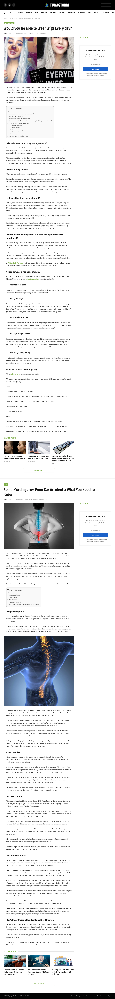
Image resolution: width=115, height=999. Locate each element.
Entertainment (32, 13)
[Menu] (5, 13)
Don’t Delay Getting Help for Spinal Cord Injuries (24, 604)
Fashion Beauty (9, 23)
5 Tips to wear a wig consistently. (19, 123)
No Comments (34, 33)
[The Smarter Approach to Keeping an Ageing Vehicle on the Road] (39, 961)
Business (19, 13)
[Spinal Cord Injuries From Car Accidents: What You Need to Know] (39, 526)
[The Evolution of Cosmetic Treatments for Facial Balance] (15, 447)
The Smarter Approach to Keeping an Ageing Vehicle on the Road (38, 972)
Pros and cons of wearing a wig (18, 136)
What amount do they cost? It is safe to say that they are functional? (30, 121)
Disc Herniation (13, 600)
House (61, 13)
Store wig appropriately (18, 134)
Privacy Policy (94, 75)
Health (53, 13)
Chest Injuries (13, 597)
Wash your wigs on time (18, 132)
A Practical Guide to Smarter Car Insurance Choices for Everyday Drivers (14, 972)
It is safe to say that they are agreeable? (21, 114)
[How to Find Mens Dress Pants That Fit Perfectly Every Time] (39, 447)
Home (72, 996)
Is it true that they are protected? (19, 119)
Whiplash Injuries (14, 595)
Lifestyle (71, 13)
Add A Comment (39, 470)
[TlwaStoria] (57, 5)
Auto (11, 13)
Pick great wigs (16, 127)
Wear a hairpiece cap (17, 130)
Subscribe (106, 5)
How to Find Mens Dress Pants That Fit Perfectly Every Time (38, 457)
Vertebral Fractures (15, 602)
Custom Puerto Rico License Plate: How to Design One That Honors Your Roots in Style (63, 458)
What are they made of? (16, 116)
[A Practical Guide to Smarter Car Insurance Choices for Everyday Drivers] (15, 961)
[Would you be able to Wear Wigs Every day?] (39, 60)
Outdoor (81, 13)
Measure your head (17, 125)
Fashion (44, 13)
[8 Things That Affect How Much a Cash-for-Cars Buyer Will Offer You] (63, 961)
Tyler (6, 33)
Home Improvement (88, 996)
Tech (96, 13)
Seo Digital (108, 996)
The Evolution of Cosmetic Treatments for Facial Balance (14, 457)
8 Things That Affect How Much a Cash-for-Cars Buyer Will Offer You (63, 972)
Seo (89, 13)
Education (105, 13)
